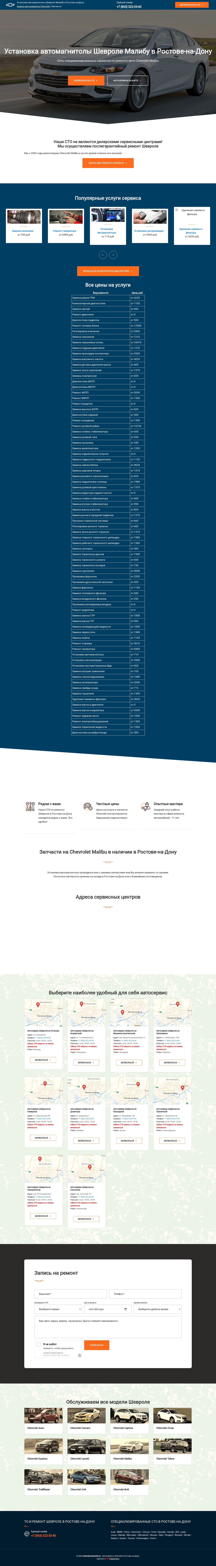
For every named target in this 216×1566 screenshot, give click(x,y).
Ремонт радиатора (83, 609)
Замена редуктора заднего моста (92, 492)
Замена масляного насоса (87, 359)
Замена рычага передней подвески (93, 515)
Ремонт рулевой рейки (85, 426)
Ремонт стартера (82, 643)
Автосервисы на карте (125, 80)
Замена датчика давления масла (91, 364)
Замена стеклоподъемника (88, 676)
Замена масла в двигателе (87, 704)
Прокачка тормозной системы (90, 520)
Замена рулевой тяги (84, 437)
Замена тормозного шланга (88, 559)
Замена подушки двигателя (88, 347)
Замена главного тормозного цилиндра (95, 537)
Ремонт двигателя (83, 314)
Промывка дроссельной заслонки (92, 582)
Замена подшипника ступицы (89, 481)
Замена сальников (83, 336)
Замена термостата (83, 632)
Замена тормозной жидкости (89, 726)
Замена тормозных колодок (88, 565)
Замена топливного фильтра (89, 593)
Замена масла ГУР (83, 621)
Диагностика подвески (85, 320)
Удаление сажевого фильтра (89, 699)
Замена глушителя (83, 693)
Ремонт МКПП (80, 398)
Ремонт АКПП (80, 392)
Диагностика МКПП (83, 386)
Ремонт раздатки (82, 403)
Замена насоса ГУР (83, 615)
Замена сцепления (83, 570)
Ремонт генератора (64, 230)
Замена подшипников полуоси (90, 453)
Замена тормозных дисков (88, 554)
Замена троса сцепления (87, 370)
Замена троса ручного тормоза (90, 531)
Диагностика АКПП (83, 381)
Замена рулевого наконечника (90, 476)
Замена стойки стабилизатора (90, 431)
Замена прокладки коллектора (90, 353)
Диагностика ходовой (85, 414)
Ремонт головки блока (85, 325)
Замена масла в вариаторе (88, 710)
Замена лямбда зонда (85, 687)
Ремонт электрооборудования (90, 721)
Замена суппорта (82, 548)
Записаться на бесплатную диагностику (106, 271)
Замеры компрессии (84, 375)
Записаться (41, 1060)
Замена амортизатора (85, 448)
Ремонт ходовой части (85, 715)
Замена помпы (81, 637)
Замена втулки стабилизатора (90, 504)
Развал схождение (83, 420)
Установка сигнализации (149, 230)
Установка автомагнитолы (88, 654)
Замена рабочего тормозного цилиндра (95, 543)
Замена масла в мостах (86, 509)
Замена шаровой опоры (86, 470)
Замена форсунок (82, 587)
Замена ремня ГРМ (83, 297)
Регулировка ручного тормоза (90, 526)
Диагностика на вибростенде (89, 732)
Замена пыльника (22, 230)
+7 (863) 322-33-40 (129, 6)
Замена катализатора (85, 682)
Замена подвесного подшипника (91, 459)
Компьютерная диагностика (88, 303)
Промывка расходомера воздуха (91, 604)
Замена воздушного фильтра (89, 598)
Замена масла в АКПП (85, 409)
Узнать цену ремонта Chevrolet (106, 163)
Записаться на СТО (190, 5)
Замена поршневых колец (87, 342)
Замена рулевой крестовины (89, 487)
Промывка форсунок (84, 576)
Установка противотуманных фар (92, 665)
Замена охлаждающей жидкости (91, 626)
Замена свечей (81, 308)
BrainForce (114, 1559)
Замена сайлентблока (85, 465)
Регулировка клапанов (85, 331)
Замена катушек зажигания (88, 671)
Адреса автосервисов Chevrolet (33, 6)
